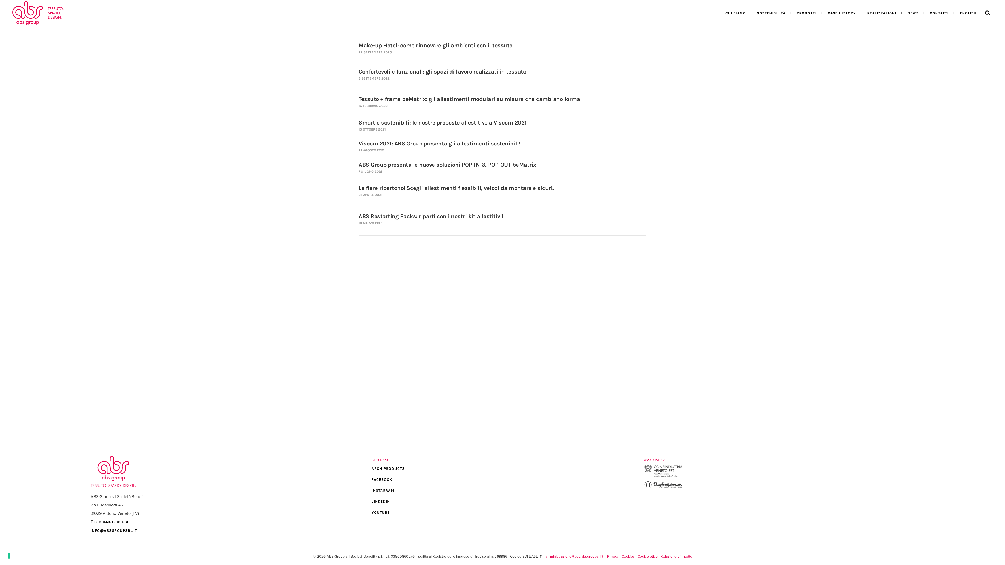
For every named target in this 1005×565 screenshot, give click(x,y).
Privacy (613, 556)
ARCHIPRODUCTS (388, 468)
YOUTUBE (381, 512)
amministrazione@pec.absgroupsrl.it (574, 556)
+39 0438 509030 (112, 522)
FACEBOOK (382, 479)
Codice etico (648, 556)
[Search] (987, 13)
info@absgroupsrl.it (114, 530)
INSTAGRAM (383, 490)
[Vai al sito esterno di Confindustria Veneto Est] (663, 476)
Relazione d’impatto (676, 556)
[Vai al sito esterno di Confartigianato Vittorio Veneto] (663, 487)
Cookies (628, 556)
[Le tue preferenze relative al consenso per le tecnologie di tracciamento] (9, 556)
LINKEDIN (381, 501)
